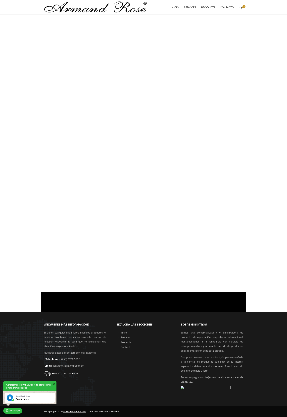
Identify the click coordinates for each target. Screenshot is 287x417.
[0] (239, 7)
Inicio (175, 7)
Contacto (227, 7)
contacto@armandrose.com (68, 365)
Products (208, 7)
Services (190, 7)
